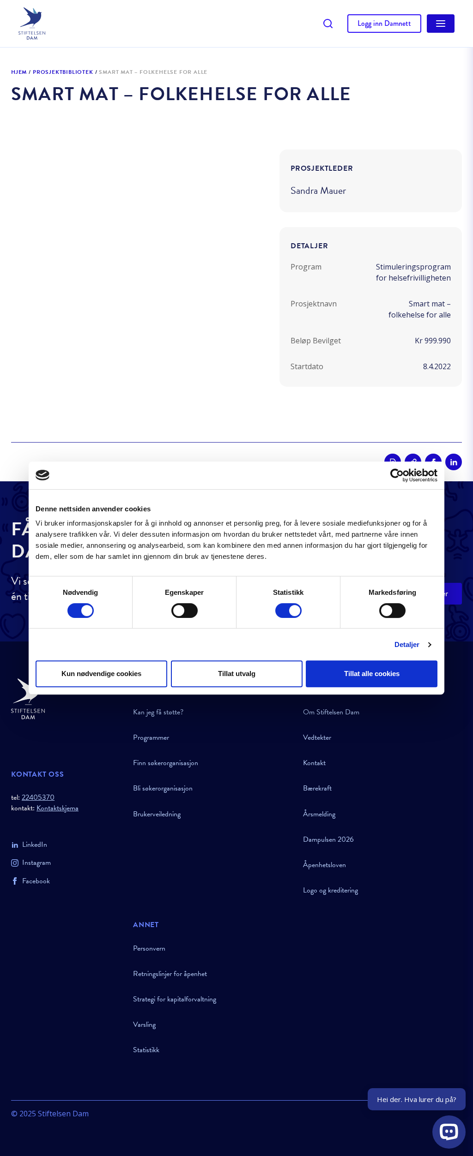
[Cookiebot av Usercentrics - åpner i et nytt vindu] (397, 475)
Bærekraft (317, 788)
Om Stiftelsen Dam (331, 712)
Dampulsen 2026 (328, 839)
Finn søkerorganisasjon (165, 762)
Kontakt (314, 762)
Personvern (149, 948)
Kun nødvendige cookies (101, 673)
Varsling (144, 1024)
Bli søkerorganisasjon (163, 788)
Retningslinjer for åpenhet (170, 973)
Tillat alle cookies (372, 673)
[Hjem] (66, 698)
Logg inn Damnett (384, 23)
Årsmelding (319, 814)
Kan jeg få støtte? (158, 712)
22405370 (38, 797)
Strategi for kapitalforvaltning (174, 999)
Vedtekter (317, 737)
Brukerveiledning (157, 814)
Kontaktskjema (57, 808)
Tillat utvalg (236, 673)
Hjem (19, 72)
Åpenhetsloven (324, 864)
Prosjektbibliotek (63, 72)
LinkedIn (34, 844)
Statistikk (146, 1049)
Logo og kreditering (330, 890)
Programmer (151, 737)
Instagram (36, 862)
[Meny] (441, 23)
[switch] (184, 610)
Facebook (36, 880)
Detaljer (407, 644)
